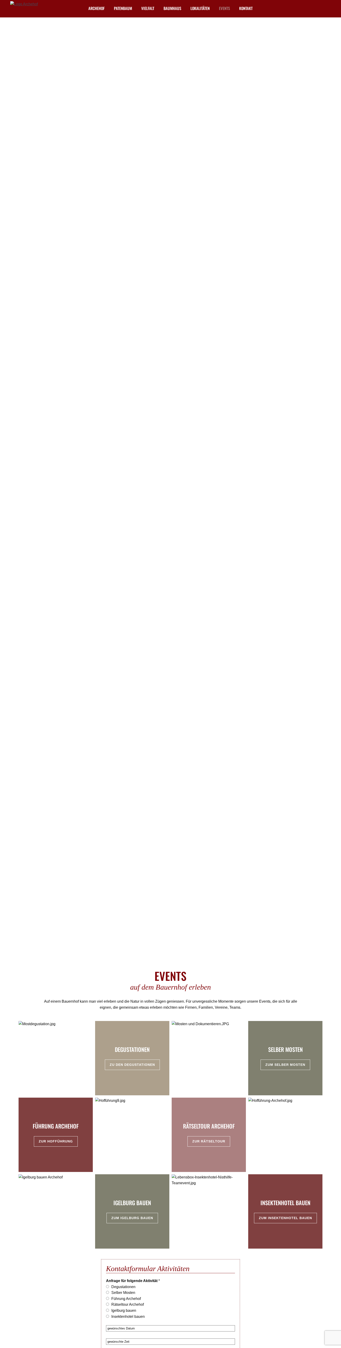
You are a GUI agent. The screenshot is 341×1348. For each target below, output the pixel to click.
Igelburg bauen (123, 1310)
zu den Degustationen (132, 1065)
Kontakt (246, 8)
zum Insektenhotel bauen (285, 1218)
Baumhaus (172, 8)
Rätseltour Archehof (127, 1304)
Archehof (96, 8)
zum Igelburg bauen (132, 1218)
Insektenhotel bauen (128, 1317)
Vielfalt (147, 8)
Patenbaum (123, 8)
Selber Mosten (123, 1293)
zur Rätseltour (208, 1141)
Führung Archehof (126, 1299)
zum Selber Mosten (285, 1065)
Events (224, 8)
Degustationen (123, 1287)
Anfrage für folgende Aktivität (132, 1281)
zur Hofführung (56, 1141)
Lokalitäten (200, 8)
